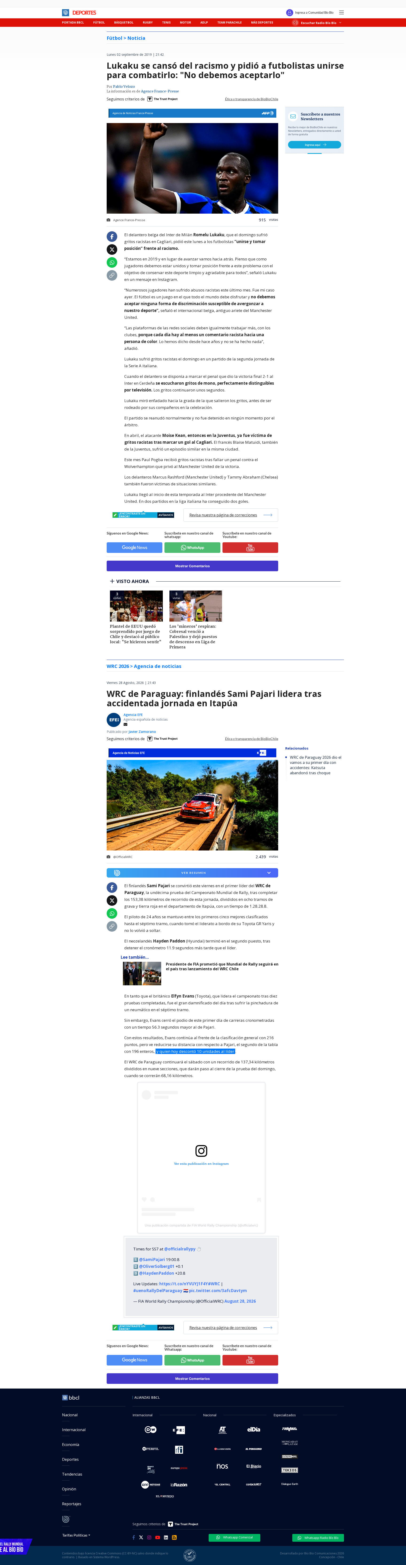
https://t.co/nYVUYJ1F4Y (183, 1283)
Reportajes (71, 1503)
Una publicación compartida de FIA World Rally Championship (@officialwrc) (201, 1225)
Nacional (70, 1414)
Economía (70, 1444)
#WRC (214, 1283)
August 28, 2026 (240, 1301)
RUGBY (148, 22)
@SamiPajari (152, 1259)
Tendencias (72, 1474)
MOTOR (185, 22)
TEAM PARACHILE (229, 22)
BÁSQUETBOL (123, 22)
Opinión (69, 1489)
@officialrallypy (179, 1249)
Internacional (74, 1429)
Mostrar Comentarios (192, 566)
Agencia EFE (133, 714)
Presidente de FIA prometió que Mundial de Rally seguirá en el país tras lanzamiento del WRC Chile (222, 966)
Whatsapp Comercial (238, 1537)
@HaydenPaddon (156, 1273)
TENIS (166, 22)
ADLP (204, 22)
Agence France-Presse (160, 91)
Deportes (70, 1459)
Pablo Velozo (124, 87)
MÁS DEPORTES (262, 22)
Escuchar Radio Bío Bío (318, 23)
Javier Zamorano (142, 731)
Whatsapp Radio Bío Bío (321, 1538)
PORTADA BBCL (73, 22)
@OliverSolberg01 (157, 1266)
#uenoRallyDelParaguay (157, 1290)
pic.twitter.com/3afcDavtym (218, 1290)
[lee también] (143, 973)
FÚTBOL (99, 22)
